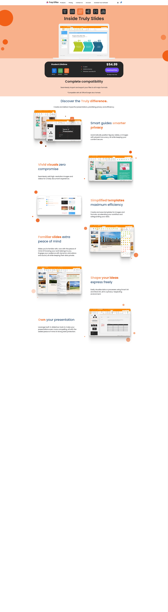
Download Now (111, 70)
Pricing (71, 2)
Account (88, 2)
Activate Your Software (101, 2)
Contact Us (79, 2)
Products (62, 2)
